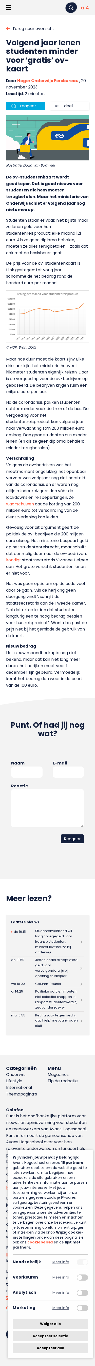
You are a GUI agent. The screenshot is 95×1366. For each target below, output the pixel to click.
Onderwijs (16, 1074)
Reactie (19, 786)
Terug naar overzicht (33, 29)
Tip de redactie (63, 1081)
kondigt (13, 560)
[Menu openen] (8, 7)
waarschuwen (20, 504)
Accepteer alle (50, 1348)
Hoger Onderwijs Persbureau (48, 81)
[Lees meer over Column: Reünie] (47, 984)
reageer (28, 106)
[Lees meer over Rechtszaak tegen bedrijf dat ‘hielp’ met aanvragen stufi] (47, 1021)
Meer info (60, 1262)
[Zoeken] (71, 7)
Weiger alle (50, 1324)
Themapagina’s (21, 1094)
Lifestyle (14, 1081)
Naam (18, 763)
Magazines (58, 1074)
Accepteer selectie (50, 1336)
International (19, 1087)
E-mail (60, 763)
